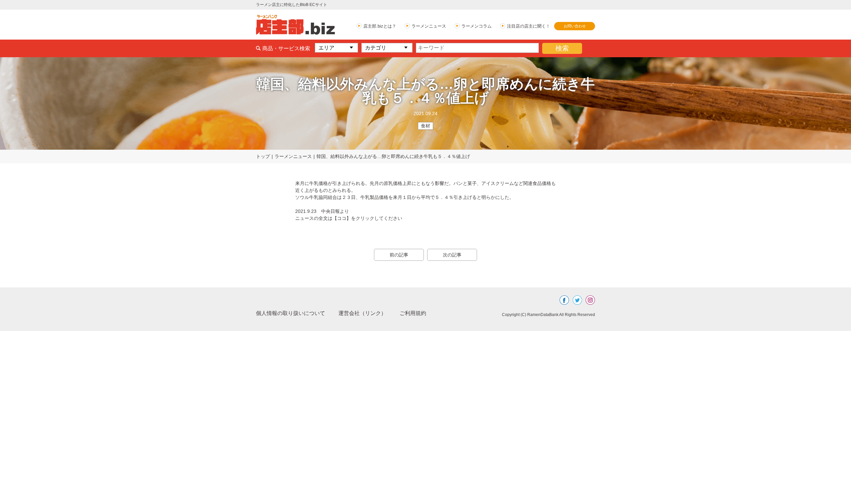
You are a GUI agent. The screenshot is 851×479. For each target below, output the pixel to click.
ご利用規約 (413, 313)
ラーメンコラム (476, 26)
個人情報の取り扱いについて (290, 313)
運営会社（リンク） (362, 313)
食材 (425, 125)
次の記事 (452, 254)
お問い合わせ (575, 26)
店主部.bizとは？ (379, 26)
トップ (263, 156)
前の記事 (399, 254)
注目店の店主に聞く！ (528, 26)
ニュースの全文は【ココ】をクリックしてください (348, 218)
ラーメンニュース (429, 26)
